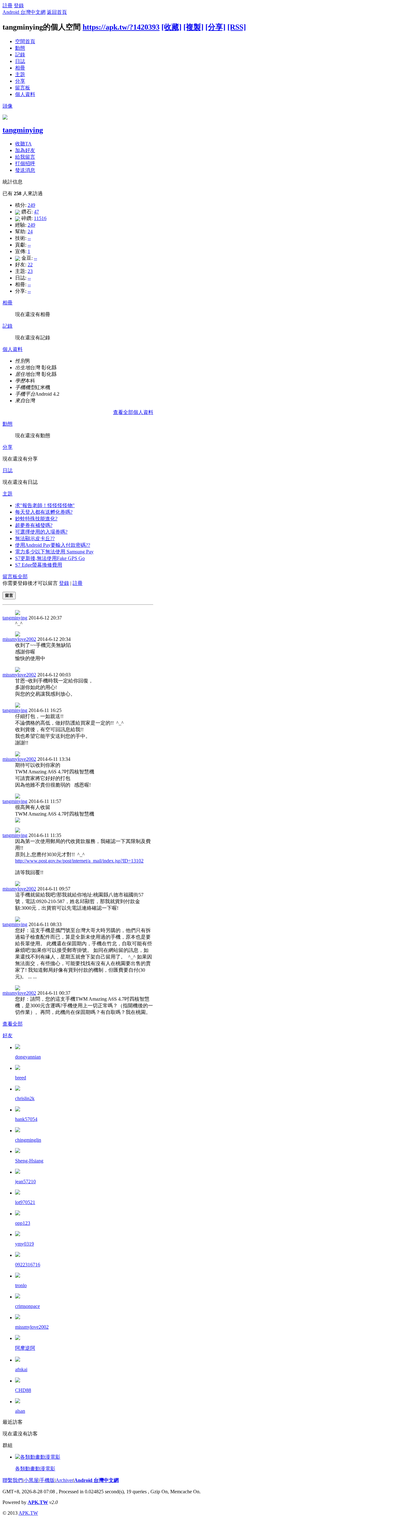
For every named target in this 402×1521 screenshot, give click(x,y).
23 (30, 271)
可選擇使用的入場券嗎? (41, 531)
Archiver (64, 1480)
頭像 (8, 106)
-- (29, 238)
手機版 (47, 1480)
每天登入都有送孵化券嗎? (44, 512)
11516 (40, 218)
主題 (20, 74)
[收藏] (171, 27)
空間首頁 (25, 41)
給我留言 (25, 157)
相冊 (20, 68)
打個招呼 (25, 163)
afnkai (21, 1369)
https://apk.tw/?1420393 (121, 27)
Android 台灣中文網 (24, 12)
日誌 (20, 61)
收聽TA (23, 143)
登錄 (19, 5)
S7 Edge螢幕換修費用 (38, 565)
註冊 (8, 5)
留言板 (22, 87)
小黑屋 (31, 1480)
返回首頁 (57, 12)
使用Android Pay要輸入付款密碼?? (52, 545)
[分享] (215, 27)
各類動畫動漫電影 (35, 1468)
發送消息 (25, 170)
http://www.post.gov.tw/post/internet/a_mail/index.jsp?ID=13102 (79, 860)
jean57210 (25, 1181)
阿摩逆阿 (25, 1348)
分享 (20, 81)
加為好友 (25, 150)
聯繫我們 (13, 1480)
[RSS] (236, 27)
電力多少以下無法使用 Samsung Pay (54, 551)
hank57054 (26, 1119)
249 (31, 205)
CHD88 (23, 1390)
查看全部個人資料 (133, 412)
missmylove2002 (19, 639)
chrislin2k (25, 1098)
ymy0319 (24, 1244)
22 (30, 264)
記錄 (20, 54)
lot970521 (25, 1202)
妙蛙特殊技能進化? (36, 518)
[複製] (193, 27)
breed (20, 1077)
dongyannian (28, 1057)
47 (36, 211)
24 (30, 231)
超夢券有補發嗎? (33, 525)
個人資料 (25, 94)
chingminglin (28, 1140)
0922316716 (27, 1264)
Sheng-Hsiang (29, 1160)
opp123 (22, 1223)
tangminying (23, 130)
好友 (8, 1035)
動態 (20, 48)
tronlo (21, 1285)
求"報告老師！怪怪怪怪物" (45, 505)
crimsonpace (27, 1306)
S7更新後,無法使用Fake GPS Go (50, 558)
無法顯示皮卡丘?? (35, 538)
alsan (20, 1411)
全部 (23, 576)
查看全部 (13, 1023)
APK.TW (38, 1502)
